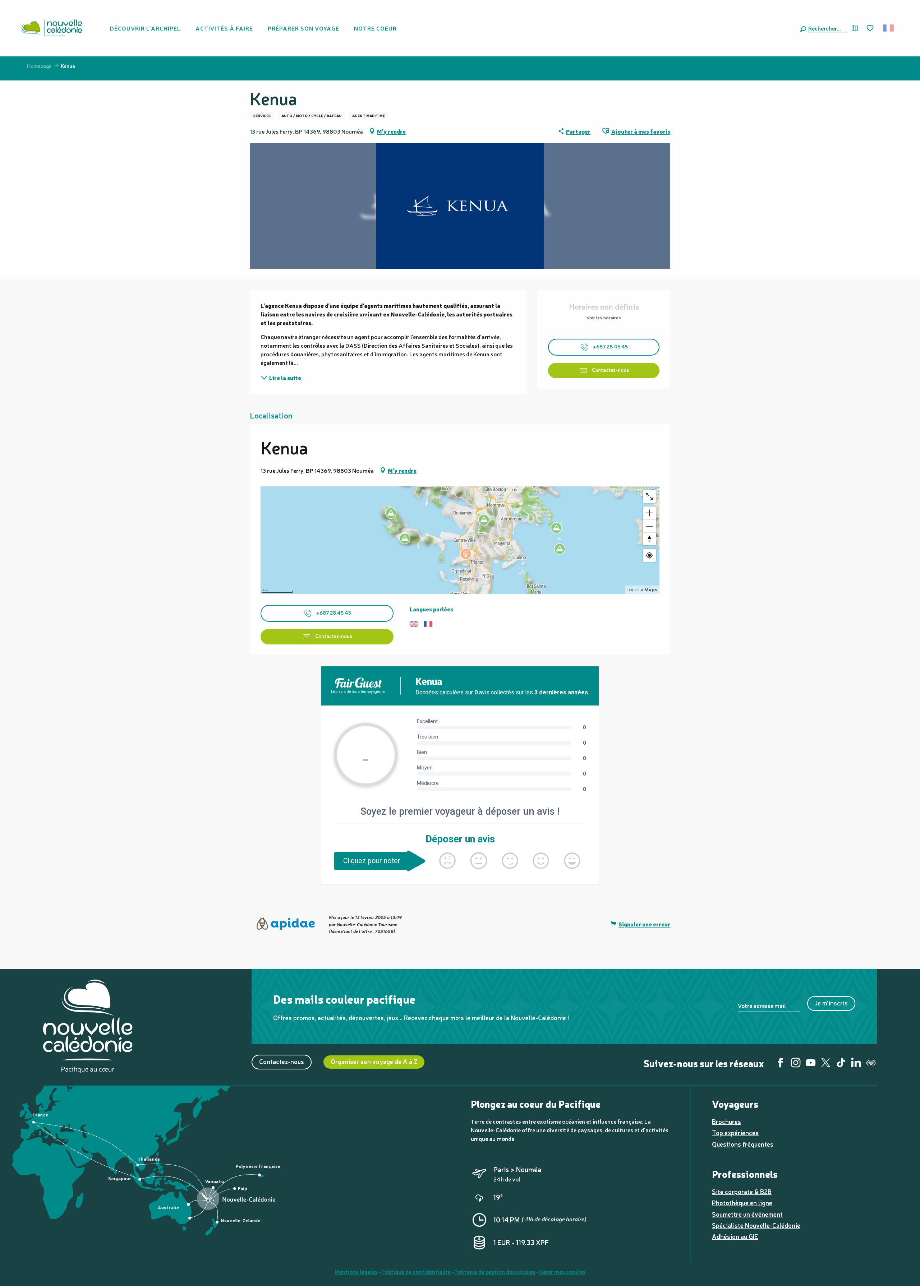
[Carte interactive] (855, 28)
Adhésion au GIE (735, 1236)
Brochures (726, 1121)
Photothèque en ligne (742, 1202)
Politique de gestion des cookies (494, 1271)
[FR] (888, 28)
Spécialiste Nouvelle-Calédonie (756, 1225)
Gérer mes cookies (562, 1271)
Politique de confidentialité (416, 1271)
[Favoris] (871, 28)
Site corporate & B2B (742, 1191)
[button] (826, 28)
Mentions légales (356, 1271)
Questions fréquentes (742, 1144)
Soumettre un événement (747, 1214)
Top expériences (735, 1132)
